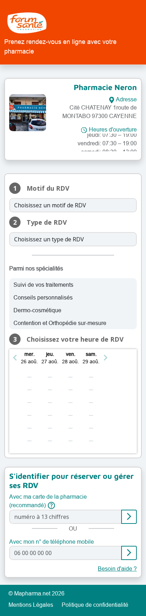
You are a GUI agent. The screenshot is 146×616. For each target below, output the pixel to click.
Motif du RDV (48, 188)
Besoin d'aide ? (117, 568)
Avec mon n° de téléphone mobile (51, 541)
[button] (18, 358)
